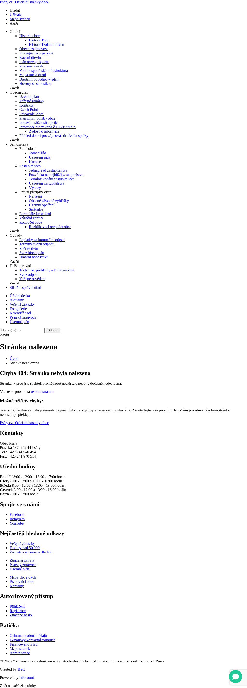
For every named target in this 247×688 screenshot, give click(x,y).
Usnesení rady (40, 157)
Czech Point (28, 110)
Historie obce (29, 36)
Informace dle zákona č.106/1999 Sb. (47, 127)
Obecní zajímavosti (33, 49)
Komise (35, 162)
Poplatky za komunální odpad (42, 240)
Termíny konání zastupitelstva (51, 179)
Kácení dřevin (30, 57)
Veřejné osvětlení (32, 279)
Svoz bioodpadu (31, 253)
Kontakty (26, 105)
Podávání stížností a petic (38, 123)
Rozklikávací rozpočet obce (50, 227)
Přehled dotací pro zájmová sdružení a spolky (53, 136)
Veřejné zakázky (31, 101)
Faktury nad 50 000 (25, 548)
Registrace (18, 611)
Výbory (35, 188)
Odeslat (53, 330)
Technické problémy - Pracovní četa (46, 270)
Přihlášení (17, 606)
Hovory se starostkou (35, 83)
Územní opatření (41, 205)
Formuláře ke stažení (35, 214)
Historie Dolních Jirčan (46, 44)
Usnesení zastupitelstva (46, 183)
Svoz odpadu (29, 274)
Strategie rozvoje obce (36, 53)
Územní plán (29, 96)
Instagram (17, 519)
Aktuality (17, 300)
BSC (21, 669)
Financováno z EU (24, 644)
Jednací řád (37, 153)
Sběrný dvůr (28, 248)
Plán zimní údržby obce (37, 118)
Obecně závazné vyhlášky (49, 201)
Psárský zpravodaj (23, 317)
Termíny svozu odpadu (36, 244)
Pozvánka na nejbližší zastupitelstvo (56, 175)
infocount (26, 677)
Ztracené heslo (21, 615)
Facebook (17, 515)
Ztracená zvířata (31, 66)
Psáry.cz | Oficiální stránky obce (24, 2)
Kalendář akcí (20, 313)
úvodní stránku (42, 392)
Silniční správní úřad (25, 287)
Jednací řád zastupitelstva (48, 170)
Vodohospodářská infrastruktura (43, 70)
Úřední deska (20, 296)
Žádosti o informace (44, 131)
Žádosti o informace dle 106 (31, 552)
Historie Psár (38, 40)
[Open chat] (235, 676)
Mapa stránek (20, 19)
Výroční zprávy (31, 218)
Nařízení (35, 196)
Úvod (14, 359)
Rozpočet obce (30, 222)
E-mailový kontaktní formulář (32, 640)
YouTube (17, 523)
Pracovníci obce (31, 114)
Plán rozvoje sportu (34, 62)
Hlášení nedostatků (33, 257)
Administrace (20, 653)
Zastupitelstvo (30, 166)
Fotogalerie (18, 309)
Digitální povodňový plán (38, 79)
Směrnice (36, 209)
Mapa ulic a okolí (32, 75)
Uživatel (16, 15)
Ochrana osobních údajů (28, 636)
